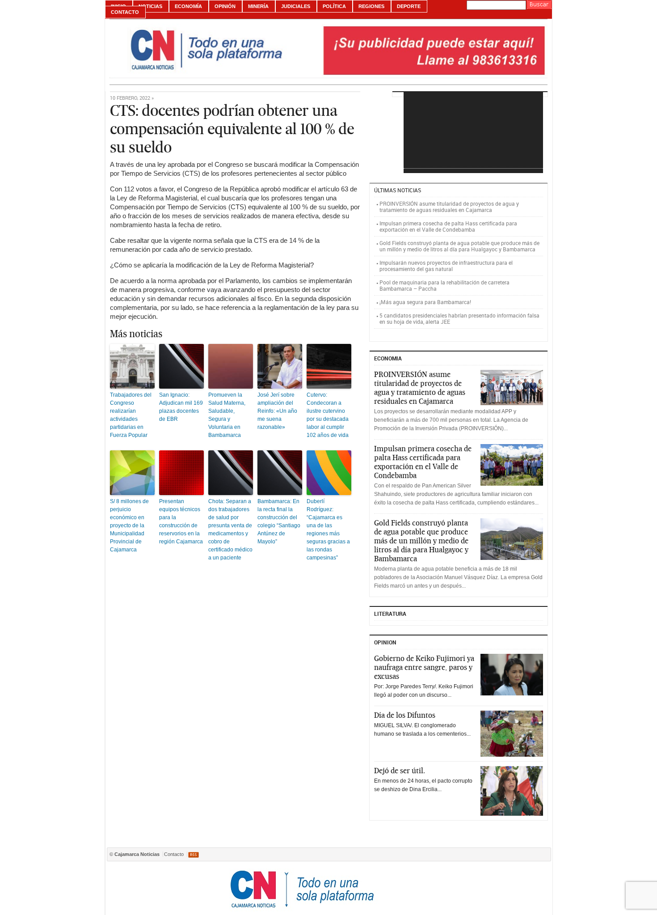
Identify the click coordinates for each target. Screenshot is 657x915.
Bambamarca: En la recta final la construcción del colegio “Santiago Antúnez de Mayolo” (278, 521)
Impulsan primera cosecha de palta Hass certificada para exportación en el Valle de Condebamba (448, 226)
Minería (258, 6)
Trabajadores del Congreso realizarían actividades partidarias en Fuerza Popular (131, 415)
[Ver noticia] (511, 387)
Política (334, 6)
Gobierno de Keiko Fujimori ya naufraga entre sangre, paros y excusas (424, 667)
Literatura (390, 613)
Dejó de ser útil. (399, 770)
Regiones (371, 6)
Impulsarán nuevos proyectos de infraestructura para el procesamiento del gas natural (446, 265)
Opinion (385, 642)
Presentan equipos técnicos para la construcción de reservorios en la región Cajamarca (181, 521)
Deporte (409, 6)
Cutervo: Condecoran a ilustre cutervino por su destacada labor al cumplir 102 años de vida (328, 415)
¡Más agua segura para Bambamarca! (425, 301)
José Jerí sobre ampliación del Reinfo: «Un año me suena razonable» (277, 411)
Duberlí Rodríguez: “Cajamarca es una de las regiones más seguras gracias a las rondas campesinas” (328, 529)
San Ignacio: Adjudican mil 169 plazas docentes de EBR (181, 407)
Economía (188, 6)
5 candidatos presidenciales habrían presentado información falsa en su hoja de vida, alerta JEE (459, 318)
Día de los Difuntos (404, 715)
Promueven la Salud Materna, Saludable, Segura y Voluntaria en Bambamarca (226, 415)
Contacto (125, 12)
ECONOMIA (388, 358)
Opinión (225, 6)
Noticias (150, 6)
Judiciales (295, 6)
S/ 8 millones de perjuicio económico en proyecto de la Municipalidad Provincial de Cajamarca (129, 525)
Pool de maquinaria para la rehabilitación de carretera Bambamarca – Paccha (444, 285)
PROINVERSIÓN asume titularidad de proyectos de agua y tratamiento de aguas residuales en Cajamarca (449, 206)
